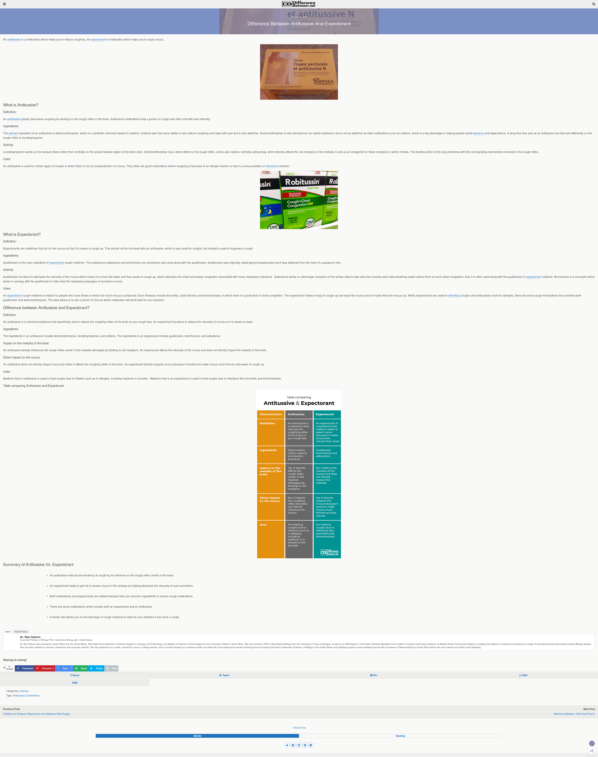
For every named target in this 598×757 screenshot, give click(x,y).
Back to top (300, 727)
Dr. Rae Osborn (30, 637)
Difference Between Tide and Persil (573, 713)
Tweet (225, 675)
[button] (287, 745)
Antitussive (19, 695)
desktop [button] (400, 736)
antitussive (14, 39)
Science (23, 691)
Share (75, 675)
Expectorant (32, 695)
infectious (454, 295)
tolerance (478, 133)
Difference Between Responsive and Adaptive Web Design (37, 713)
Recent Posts (21, 632)
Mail (525, 675)
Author (8, 632)
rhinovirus (272, 166)
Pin (375, 675)
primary (13, 133)
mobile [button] (197, 736)
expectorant (98, 39)
